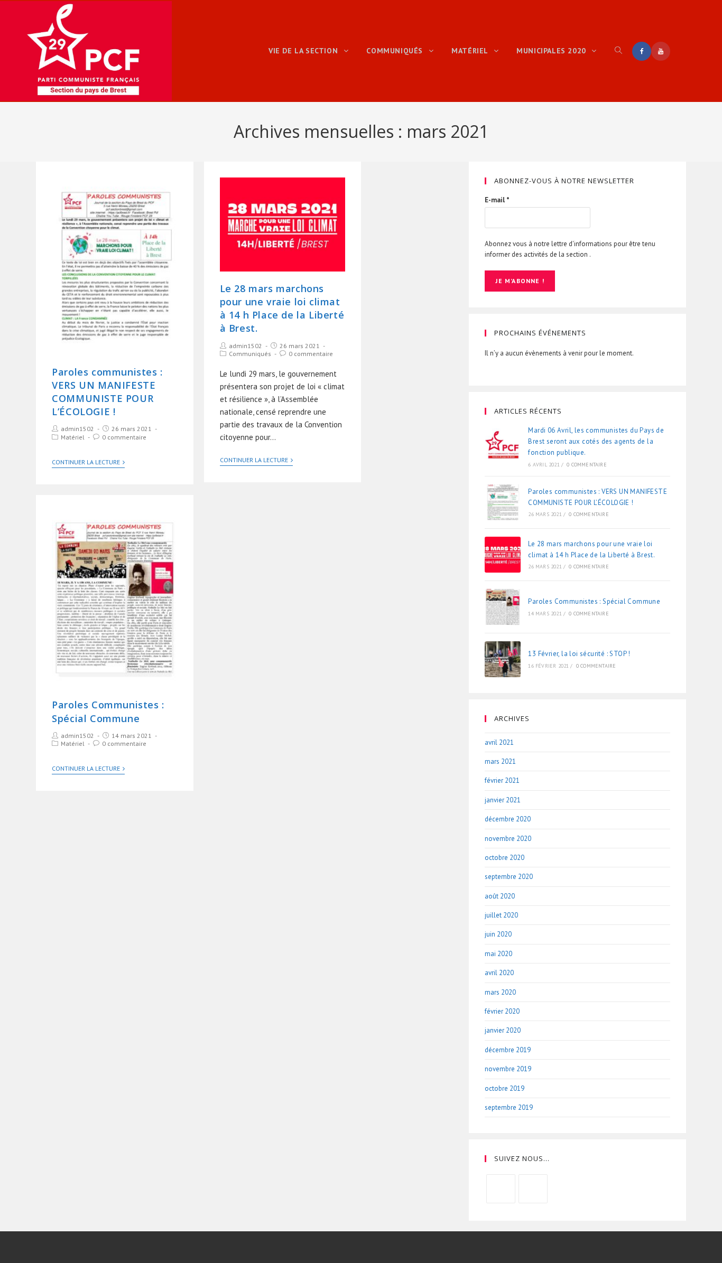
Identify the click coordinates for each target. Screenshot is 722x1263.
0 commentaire (124, 437)
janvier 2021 (503, 800)
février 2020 (502, 1011)
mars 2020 (500, 992)
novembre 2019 (508, 1068)
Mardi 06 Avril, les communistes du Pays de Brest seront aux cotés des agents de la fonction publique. (596, 441)
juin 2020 (498, 934)
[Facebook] (500, 1188)
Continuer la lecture (86, 462)
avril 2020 (499, 972)
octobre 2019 (504, 1088)
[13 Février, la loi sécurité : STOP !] (503, 659)
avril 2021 (499, 742)
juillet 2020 (501, 915)
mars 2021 (500, 761)
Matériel (73, 437)
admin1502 (77, 429)
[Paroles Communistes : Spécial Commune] (503, 607)
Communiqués (250, 354)
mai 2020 (498, 953)
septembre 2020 (509, 876)
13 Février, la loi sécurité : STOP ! (579, 653)
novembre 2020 (508, 838)
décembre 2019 (508, 1049)
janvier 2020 (503, 1030)
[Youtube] (533, 1188)
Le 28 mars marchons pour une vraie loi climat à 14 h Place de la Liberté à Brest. (282, 308)
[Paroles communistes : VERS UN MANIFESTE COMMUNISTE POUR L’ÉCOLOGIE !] (503, 502)
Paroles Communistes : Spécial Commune (108, 711)
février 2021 (502, 780)
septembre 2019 (509, 1107)
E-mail (497, 199)
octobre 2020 (504, 857)
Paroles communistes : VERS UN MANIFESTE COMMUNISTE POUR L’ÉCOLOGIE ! (107, 392)
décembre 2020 (508, 819)
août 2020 (500, 896)
